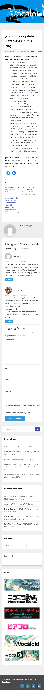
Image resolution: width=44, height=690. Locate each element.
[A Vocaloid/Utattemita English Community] (22, 613)
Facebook (8, 556)
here (19, 93)
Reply (10, 279)
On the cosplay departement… (28, 188)
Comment (9, 339)
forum (28, 62)
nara (6, 504)
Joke (6, 496)
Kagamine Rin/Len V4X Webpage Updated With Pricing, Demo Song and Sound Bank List (21, 466)
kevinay (16, 290)
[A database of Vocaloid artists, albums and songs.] (22, 655)
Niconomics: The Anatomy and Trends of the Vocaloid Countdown (11, 202)
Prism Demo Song (12, 187)
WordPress (6, 682)
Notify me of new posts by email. (18, 413)
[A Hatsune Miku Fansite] (22, 585)
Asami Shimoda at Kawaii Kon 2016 (18, 459)
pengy (9, 51)
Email (7, 379)
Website (8, 391)
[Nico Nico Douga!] (22, 599)
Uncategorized (21, 51)
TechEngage (21, 679)
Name (8, 368)
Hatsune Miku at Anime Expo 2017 (18, 447)
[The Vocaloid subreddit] (22, 641)
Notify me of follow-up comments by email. (22, 405)
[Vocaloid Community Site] (22, 627)
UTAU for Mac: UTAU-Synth (22, 504)
